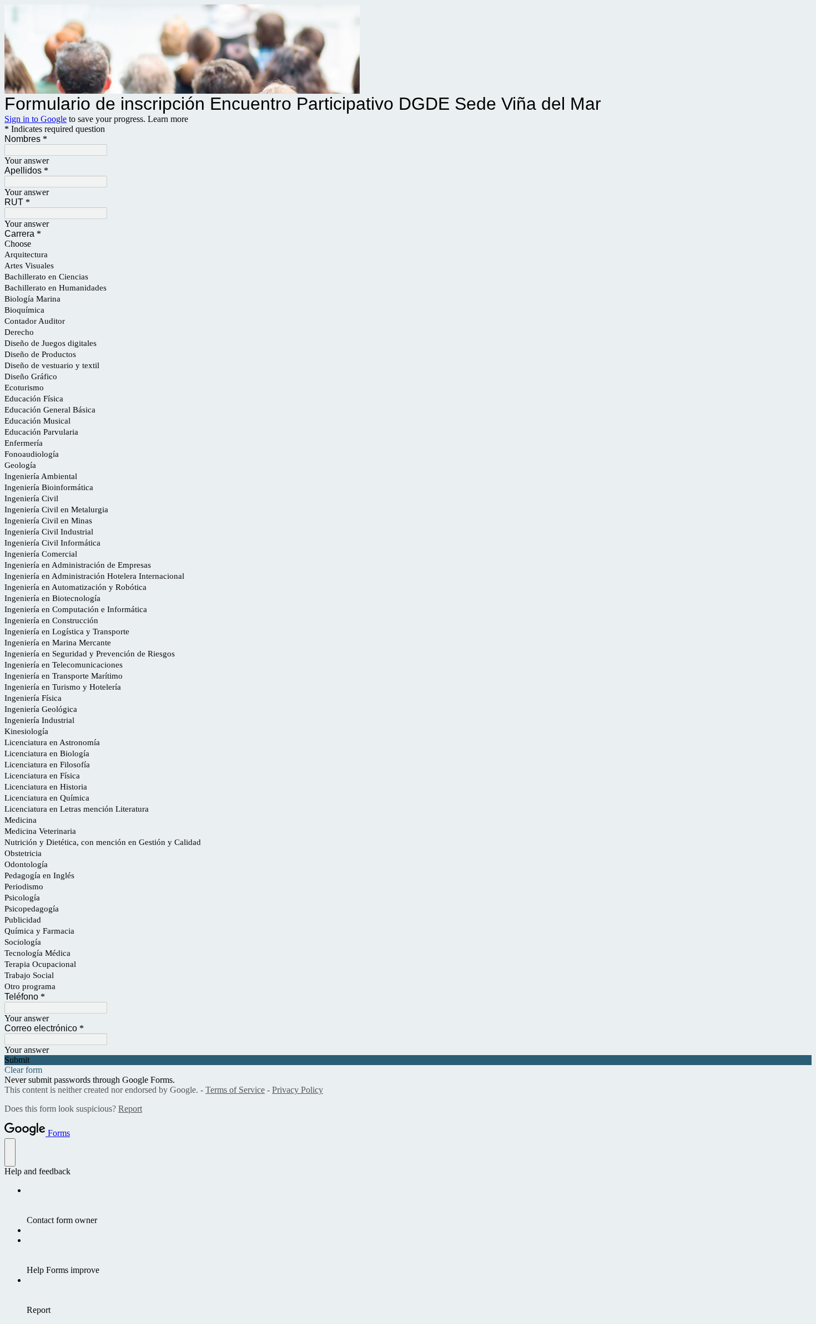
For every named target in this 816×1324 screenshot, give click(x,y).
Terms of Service (235, 1089)
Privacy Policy (297, 1089)
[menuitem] (419, 1205)
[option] (408, 244)
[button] (408, 1060)
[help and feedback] (10, 1152)
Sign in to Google (35, 119)
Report (130, 1108)
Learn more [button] (168, 119)
